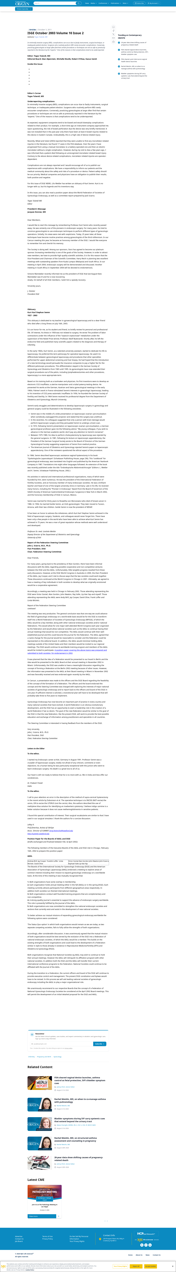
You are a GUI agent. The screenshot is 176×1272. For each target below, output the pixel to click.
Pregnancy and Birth (44, 1057)
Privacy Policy (47, 1239)
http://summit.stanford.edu (38, 834)
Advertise (18, 1236)
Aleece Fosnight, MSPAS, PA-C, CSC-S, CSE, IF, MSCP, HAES (76, 1125)
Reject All (136, 1266)
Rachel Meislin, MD (63, 1106)
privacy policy (68, 1048)
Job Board (19, 1241)
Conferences (103, 3)
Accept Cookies (150, 1266)
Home (130, 1255)
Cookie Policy (29, 1270)
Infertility (31, 1057)
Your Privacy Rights (77, 1241)
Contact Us (19, 1239)
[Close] (172, 1266)
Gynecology (57, 1057)
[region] (88, 1266)
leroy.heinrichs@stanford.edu (61, 830)
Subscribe (98, 1044)
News (87, 3)
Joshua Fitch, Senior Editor (66, 1087)
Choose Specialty (22, 9)
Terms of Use (47, 1236)
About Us (139, 1255)
